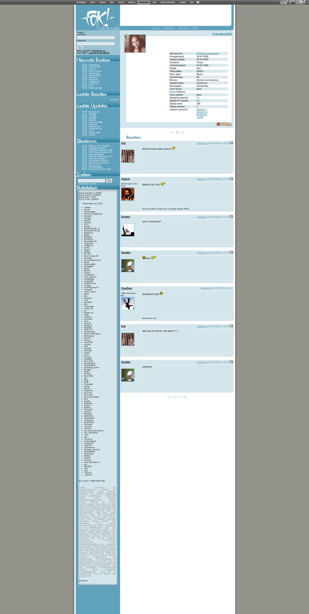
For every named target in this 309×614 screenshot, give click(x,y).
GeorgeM (88, 290)
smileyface (89, 420)
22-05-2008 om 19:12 (218, 362)
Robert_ (87, 405)
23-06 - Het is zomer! (91, 165)
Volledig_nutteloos (92, 450)
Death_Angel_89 (91, 256)
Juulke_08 (88, 309)
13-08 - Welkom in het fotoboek (96, 146)
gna (85, 296)
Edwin (86, 269)
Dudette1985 (89, 264)
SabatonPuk (89, 418)
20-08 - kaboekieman (91, 126)
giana (86, 294)
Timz (86, 435)
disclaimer (83, 581)
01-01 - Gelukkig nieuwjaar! (94, 158)
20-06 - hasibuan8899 (91, 75)
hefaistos (88, 298)
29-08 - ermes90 (89, 116)
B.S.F (86, 224)
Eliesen (87, 271)
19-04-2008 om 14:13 (222, 288)
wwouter (87, 460)
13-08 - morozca (89, 69)
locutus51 (88, 319)
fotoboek (144, 2)
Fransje (87, 285)
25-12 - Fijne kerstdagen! (93, 154)
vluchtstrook (89, 447)
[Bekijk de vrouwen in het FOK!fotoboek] (185, 29)
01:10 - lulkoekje (89, 114)
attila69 (87, 220)
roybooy (87, 412)
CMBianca (88, 245)
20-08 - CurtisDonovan (92, 129)
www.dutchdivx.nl (92, 462)
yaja (86, 471)
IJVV (86, 300)
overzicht (115, 100)
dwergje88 (88, 266)
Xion (86, 468)
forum (121, 2)
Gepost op (202, 143)
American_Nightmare (93, 214)
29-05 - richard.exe (90, 80)
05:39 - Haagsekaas (91, 112)
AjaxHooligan (89, 212)
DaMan (87, 252)
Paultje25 (88, 359)
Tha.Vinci (88, 426)
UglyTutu (88, 445)
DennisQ (88, 258)
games (103, 2)
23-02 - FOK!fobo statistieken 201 (97, 156)
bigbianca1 (88, 233)
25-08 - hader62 (89, 120)
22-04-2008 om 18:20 (218, 326)
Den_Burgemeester (92, 260)
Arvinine (87, 218)
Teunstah (88, 424)
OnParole (88, 351)
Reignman (88, 391)
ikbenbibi (88, 302)
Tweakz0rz (89, 443)
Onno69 (87, 349)
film (112, 2)
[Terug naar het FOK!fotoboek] (157, 29)
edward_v (202, 109)
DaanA (87, 250)
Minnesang (89, 336)
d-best (87, 247)
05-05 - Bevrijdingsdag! (92, 167)
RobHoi (87, 407)
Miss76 (87, 338)
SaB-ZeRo (88, 416)
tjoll (85, 437)
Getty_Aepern (90, 292)
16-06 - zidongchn (90, 77)
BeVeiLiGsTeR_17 (92, 229)
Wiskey (87, 456)
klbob (86, 315)
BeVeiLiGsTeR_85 (92, 231)
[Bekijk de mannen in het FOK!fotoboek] (170, 29)
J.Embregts (89, 306)
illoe (85, 304)
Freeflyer (126, 288)
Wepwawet (89, 454)
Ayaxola (87, 222)
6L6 (123, 143)
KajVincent (88, 313)
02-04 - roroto (88, 86)
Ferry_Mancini (90, 277)
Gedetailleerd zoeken (87, 184)
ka (85, 311)
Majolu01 (88, 327)
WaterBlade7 (89, 452)
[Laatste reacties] (98, 97)
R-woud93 (88, 384)
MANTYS (88, 330)
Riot (86, 399)
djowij (86, 262)
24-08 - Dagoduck (90, 124)
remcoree (88, 393)
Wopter (87, 458)
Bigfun (87, 235)
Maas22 (87, 323)
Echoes (125, 216)
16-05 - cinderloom (90, 84)
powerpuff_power (91, 367)
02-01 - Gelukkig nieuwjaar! (94, 148)
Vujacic (125, 178)
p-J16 (86, 355)
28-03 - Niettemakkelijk (92, 88)
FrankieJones (90, 283)
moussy (87, 344)
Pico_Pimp (88, 361)
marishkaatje (89, 332)
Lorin (86, 321)
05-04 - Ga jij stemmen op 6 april (96, 169)
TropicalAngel (90, 441)
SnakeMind (89, 422)
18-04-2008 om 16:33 (218, 179)
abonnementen (168, 2)
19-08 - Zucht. (88, 131)
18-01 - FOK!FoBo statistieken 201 (97, 152)
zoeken (182, 2)
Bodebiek (88, 237)
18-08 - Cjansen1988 (91, 67)
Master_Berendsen (92, 334)
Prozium (87, 374)
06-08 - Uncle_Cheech (92, 71)
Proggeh (87, 370)
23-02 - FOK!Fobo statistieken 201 (97, 150)
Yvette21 (88, 473)
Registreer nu (98, 51)
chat (154, 2)
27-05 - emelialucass (91, 82)
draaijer (126, 252)
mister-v (87, 340)
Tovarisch (88, 439)
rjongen (87, 401)
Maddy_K (88, 325)
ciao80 (200, 117)
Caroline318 (222, 34)
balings (87, 226)
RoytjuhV (88, 414)
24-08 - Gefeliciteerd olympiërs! (95, 163)
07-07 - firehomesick (91, 73)
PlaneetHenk (89, 365)
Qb (85, 378)
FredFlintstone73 (91, 287)
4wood (87, 210)
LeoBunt (87, 317)
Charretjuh (88, 243)
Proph (86, 372)
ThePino (87, 429)
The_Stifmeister (91, 433)
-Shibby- (87, 207)
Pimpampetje (89, 363)
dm (191, 2)
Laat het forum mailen (99, 53)
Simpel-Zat (202, 112)
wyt (85, 464)
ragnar (87, 386)
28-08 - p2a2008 (89, 118)
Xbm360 (87, 466)
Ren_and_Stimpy (91, 397)
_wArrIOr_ (88, 475)
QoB (86, 380)
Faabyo (87, 273)
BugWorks (202, 114)
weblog (131, 2)
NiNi (86, 346)
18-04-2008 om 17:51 (218, 217)
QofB (86, 382)
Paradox (87, 357)
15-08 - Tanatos (89, 135)
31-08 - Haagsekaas (91, 65)
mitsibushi (88, 342)
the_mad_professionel (93, 431)
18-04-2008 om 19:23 (218, 253)
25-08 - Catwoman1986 (92, 122)
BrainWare (88, 239)
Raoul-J (87, 389)
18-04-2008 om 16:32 (218, 143)
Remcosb (88, 395)
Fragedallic (89, 281)
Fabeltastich (89, 275)
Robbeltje (88, 403)
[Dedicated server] (284, 3)
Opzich (87, 353)
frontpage (81, 2)
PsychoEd (88, 376)
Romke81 (88, 410)
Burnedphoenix (90, 241)
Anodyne (88, 216)
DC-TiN (87, 254)
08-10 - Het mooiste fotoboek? (95, 161)
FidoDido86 (89, 279)
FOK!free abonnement (208, 53)
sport (92, 2)
